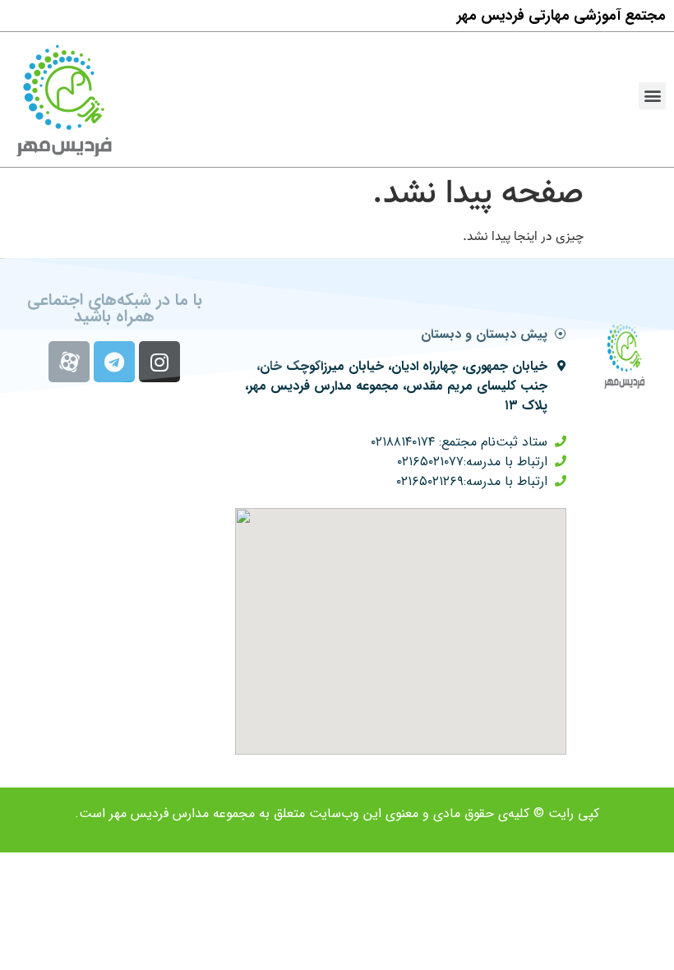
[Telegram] (114, 361)
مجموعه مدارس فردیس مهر (182, 813)
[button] (652, 95)
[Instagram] (159, 361)
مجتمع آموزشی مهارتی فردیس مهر (561, 15)
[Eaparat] (69, 361)
